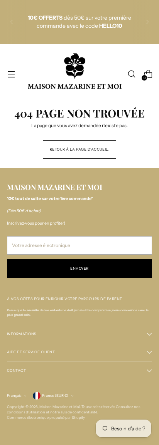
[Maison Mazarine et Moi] (75, 74)
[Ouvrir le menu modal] (11, 74)
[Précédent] (11, 22)
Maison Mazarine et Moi (59, 407)
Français (14, 395)
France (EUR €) (55, 395)
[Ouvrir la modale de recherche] (131, 74)
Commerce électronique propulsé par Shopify (46, 417)
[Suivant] (147, 22)
